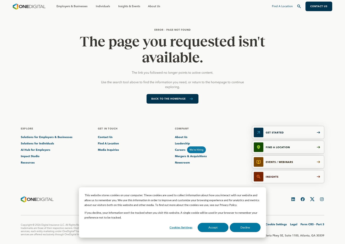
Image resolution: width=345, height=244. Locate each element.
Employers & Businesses (72, 6)
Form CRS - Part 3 (312, 224)
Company (182, 128)
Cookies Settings (181, 227)
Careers (180, 150)
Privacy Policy (228, 205)
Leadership (182, 143)
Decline (245, 227)
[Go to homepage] (29, 6)
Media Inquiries (108, 150)
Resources (28, 162)
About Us (154, 6)
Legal (293, 224)
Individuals (103, 6)
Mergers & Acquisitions (191, 156)
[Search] (299, 6)
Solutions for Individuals (37, 143)
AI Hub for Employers (36, 150)
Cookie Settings (276, 224)
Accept (213, 227)
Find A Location (108, 143)
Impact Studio (30, 156)
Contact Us (105, 137)
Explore (27, 128)
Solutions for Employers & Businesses (46, 137)
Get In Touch (108, 128)
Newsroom (182, 162)
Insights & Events (129, 6)
